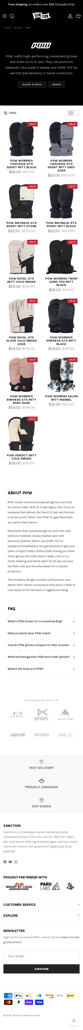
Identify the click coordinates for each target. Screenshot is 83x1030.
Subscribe (41, 968)
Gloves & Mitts (32, 84)
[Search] (14, 16)
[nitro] (41, 735)
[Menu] (4, 16)
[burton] (65, 714)
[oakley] (17, 714)
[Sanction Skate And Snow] (41, 16)
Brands (18, 27)
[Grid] (70, 113)
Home (7, 27)
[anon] (41, 714)
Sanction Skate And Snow (26, 1015)
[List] (77, 113)
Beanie (57, 84)
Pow (28, 27)
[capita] (17, 735)
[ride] (65, 735)
